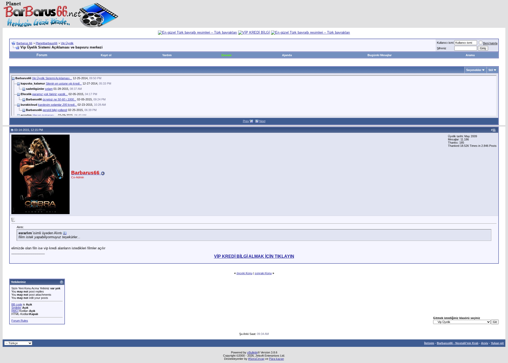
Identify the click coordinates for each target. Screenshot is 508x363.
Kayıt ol (106, 55)
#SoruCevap (256, 358)
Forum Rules (19, 320)
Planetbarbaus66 (46, 43)
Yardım (167, 55)
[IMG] (15, 310)
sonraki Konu (263, 273)
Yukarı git (497, 343)
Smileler (16, 307)
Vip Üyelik (67, 43)
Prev (246, 121)
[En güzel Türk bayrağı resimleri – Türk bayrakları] (197, 32)
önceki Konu (244, 273)
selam (49, 88)
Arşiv (484, 343)
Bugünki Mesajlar (380, 55)
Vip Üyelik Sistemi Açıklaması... (52, 78)
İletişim (429, 343)
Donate (226, 55)
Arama (470, 55)
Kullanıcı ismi (445, 42)
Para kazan (276, 358)
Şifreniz (441, 48)
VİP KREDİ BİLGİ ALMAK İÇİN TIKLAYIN (254, 256)
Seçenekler (473, 70)
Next (262, 121)
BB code (16, 304)
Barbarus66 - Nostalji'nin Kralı (457, 343)
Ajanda (287, 55)
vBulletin (252, 352)
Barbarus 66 (24, 43)
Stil (490, 70)
